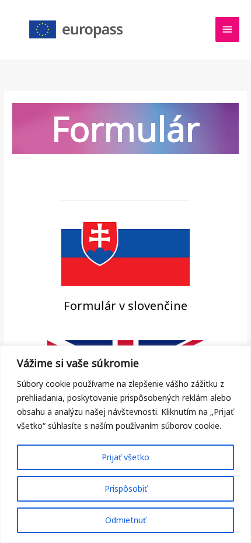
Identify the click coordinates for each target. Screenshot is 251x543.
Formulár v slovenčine (125, 305)
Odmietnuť (125, 520)
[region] (125, 444)
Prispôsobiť (125, 488)
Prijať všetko (125, 457)
